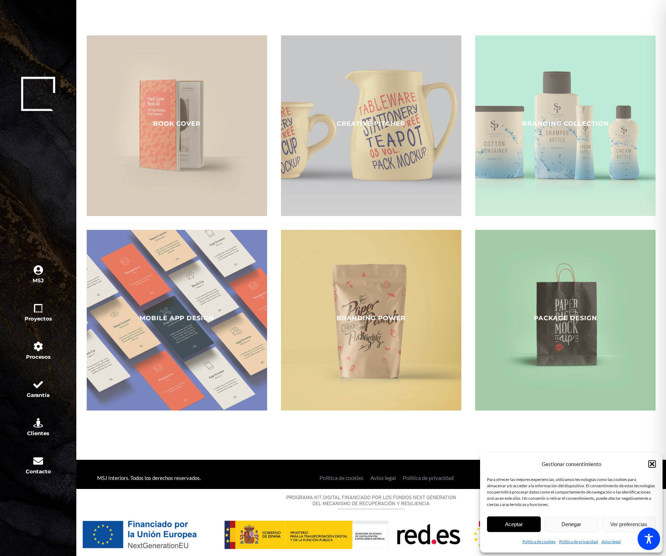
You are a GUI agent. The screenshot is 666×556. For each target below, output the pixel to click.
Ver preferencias (628, 524)
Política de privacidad (578, 541)
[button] (652, 463)
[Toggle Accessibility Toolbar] (649, 539)
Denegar (571, 524)
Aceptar (514, 524)
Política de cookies (539, 541)
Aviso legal (611, 541)
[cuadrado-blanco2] (38, 79)
